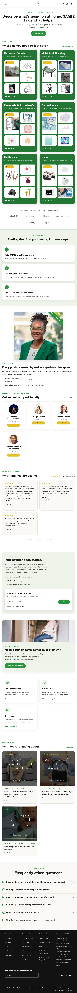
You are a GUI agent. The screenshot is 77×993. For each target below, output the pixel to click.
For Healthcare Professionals (43, 952)
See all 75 (8, 200)
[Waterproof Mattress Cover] (65, 117)
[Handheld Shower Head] (27, 88)
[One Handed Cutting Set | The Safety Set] (27, 129)
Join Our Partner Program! (44, 959)
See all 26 (8, 148)
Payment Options (27, 938)
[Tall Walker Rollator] (49, 88)
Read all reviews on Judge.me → (38, 539)
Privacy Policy (43, 938)
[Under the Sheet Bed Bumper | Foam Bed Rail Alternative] (65, 65)
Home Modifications (28, 955)
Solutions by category (29, 951)
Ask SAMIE (38, 33)
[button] (6, 4)
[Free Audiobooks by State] (65, 192)
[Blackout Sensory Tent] (11, 192)
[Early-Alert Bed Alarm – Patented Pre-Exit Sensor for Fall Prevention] (27, 117)
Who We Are (8, 942)
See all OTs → (69, 398)
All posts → (70, 747)
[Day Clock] (49, 192)
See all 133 (8, 96)
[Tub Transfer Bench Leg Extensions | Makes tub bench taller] (27, 65)
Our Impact (8, 951)
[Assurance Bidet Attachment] (65, 129)
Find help (64, 602)
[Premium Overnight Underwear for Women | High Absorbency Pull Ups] (65, 140)
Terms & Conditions (45, 942)
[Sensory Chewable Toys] (27, 192)
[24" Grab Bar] (27, 77)
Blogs (40, 946)
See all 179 (46, 96)
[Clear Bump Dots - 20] (65, 170)
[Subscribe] (36, 975)
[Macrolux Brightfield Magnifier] (65, 181)
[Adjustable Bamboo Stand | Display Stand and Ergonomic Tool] (27, 140)
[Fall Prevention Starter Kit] (65, 77)
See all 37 (46, 200)
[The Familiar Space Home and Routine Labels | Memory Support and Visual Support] (11, 140)
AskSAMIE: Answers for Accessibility (25, 988)
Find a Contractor (15, 666)
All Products (8, 938)
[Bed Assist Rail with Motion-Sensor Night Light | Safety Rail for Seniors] (65, 88)
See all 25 (46, 148)
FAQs (6, 946)
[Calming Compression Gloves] (27, 181)
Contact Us (8, 955)
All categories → (68, 46)
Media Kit (25, 959)
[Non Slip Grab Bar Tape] (11, 88)
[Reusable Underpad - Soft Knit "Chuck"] (49, 140)
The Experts (26, 942)
